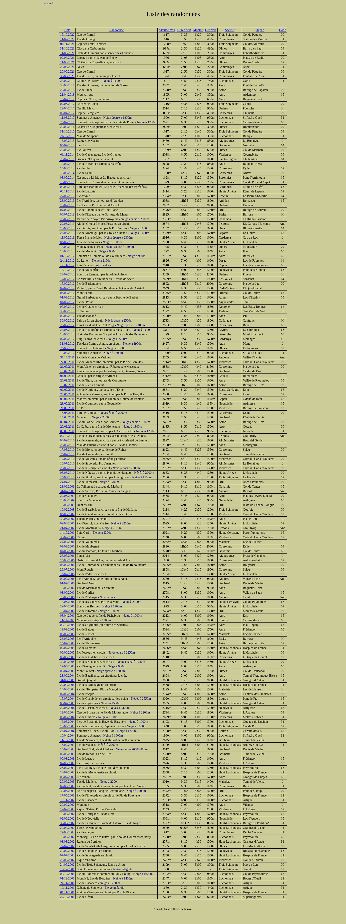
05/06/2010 (67, 472)
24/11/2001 (67, 883)
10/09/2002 (67, 814)
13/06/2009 (67, 505)
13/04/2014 (67, 182)
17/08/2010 (67, 449)
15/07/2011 (67, 385)
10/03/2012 (67, 352)
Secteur (229, 30)
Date (67, 30)
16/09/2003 (67, 744)
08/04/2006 (67, 615)
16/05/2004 (67, 726)
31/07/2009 (67, 491)
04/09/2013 (67, 210)
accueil (48, 3)
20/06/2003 (67, 781)
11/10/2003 (67, 740)
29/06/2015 (67, 150)
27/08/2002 (67, 832)
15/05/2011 (67, 412)
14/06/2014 (67, 168)
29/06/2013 (67, 219)
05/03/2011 (67, 431)
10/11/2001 (67, 887)
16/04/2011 (67, 417)
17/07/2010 (67, 458)
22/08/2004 (67, 684)
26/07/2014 (67, 159)
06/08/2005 (67, 634)
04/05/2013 (67, 242)
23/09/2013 (67, 200)
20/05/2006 (67, 597)
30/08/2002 (67, 823)
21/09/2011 (67, 366)
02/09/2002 (67, 818)
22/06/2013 (67, 223)
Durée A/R (184, 30)
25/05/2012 (67, 325)
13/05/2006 (67, 601)
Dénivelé (210, 30)
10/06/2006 (67, 588)
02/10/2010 (67, 435)
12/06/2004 (67, 712)
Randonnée (116, 30)
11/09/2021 (67, 53)
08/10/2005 (67, 624)
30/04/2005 (67, 661)
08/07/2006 (67, 578)
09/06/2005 (67, 652)
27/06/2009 (67, 495)
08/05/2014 (67, 177)
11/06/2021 (67, 62)
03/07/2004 (67, 703)
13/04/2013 (67, 246)
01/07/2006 (67, 583)
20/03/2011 (67, 426)
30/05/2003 (67, 790)
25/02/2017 (67, 122)
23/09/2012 (67, 274)
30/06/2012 (67, 311)
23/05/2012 (67, 329)
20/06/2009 (67, 500)
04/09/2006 (67, 551)
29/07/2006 (67, 569)
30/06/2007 (67, 518)
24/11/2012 (67, 260)
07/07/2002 (67, 855)
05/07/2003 (67, 777)
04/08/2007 (67, 514)
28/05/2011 (67, 403)
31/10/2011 (67, 357)
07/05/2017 (67, 103)
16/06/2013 (67, 228)
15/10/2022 (67, 34)
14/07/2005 (67, 643)
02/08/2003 (67, 763)
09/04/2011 (67, 422)
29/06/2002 (67, 860)
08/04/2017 (67, 113)
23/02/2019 (67, 80)
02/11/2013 (67, 191)
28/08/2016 (67, 127)
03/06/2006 (67, 592)
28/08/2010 (67, 445)
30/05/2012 (67, 320)
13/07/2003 (67, 772)
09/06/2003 (67, 786)
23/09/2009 (67, 486)
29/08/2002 (67, 827)
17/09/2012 (67, 279)
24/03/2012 (67, 348)
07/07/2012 (67, 306)
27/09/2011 (67, 362)
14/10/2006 (67, 532)
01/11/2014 (67, 154)
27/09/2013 (67, 196)
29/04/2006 (67, 606)
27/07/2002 (67, 846)
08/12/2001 (67, 873)
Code (282, 30)
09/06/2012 (67, 316)
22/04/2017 (67, 108)
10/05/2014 (67, 173)
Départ (260, 30)
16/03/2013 (67, 251)
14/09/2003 (67, 749)
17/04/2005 (67, 666)
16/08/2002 (67, 837)
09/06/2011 (67, 399)
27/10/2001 (67, 897)
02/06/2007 (67, 523)
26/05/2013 (67, 233)
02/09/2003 (67, 754)
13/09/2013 (67, 205)
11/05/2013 (67, 237)
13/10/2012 (67, 269)
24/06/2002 (67, 864)
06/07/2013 (67, 214)
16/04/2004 (67, 735)
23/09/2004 (67, 675)
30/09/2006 (67, 537)
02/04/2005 (67, 671)
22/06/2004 (67, 707)
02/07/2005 (67, 648)
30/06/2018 (67, 85)
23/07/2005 (67, 638)
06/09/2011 (67, 375)
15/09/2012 (67, 283)
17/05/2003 (67, 795)
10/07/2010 (67, 463)
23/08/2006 (67, 555)
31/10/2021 (67, 48)
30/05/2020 (67, 76)
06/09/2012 (67, 293)
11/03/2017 (67, 117)
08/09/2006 (67, 546)
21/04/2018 (67, 94)
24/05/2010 (67, 477)
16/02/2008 (67, 509)
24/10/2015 (67, 136)
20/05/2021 (67, 71)
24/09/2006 (67, 541)
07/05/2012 (67, 339)
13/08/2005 (67, 629)
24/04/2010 (67, 482)
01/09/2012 (67, 297)
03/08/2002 (67, 841)
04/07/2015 (67, 145)
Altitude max (167, 30)
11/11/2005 (67, 620)
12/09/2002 (67, 809)
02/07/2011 (67, 389)
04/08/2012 (67, 302)
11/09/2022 (67, 39)
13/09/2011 (67, 371)
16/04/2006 (67, 611)
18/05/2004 (67, 721)
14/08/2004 (67, 689)
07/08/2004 (67, 694)
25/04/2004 (67, 731)
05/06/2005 (67, 657)
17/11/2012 (67, 265)
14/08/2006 (67, 560)
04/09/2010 (67, 440)
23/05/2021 (67, 67)
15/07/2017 (67, 99)
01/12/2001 (67, 878)
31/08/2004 (67, 680)
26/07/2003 (67, 767)
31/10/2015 (67, 131)
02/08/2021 (67, 57)
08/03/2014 (67, 186)
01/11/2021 (67, 44)
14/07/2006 (67, 574)
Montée (198, 30)
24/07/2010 (67, 454)
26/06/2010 (67, 468)
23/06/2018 (67, 90)
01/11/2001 (67, 892)
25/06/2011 (67, 394)
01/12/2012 (67, 256)
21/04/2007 (67, 528)
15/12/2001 (67, 869)
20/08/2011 (67, 380)
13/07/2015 (67, 140)
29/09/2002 (67, 804)
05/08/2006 (67, 565)
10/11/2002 (67, 800)
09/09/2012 (67, 288)
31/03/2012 (67, 343)
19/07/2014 (67, 163)
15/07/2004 (67, 698)
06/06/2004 (67, 717)
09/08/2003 (67, 758)
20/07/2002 (67, 850)
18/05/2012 (67, 334)
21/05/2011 (67, 408)
